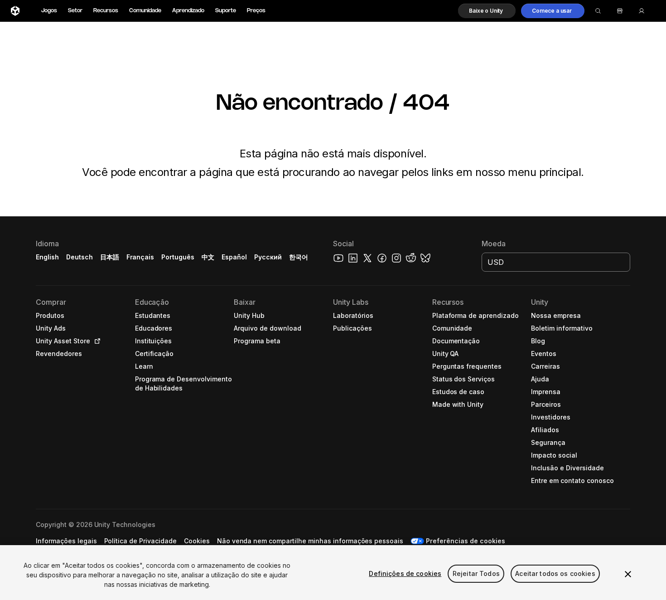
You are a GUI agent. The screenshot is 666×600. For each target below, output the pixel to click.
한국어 (298, 257)
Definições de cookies (405, 573)
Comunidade (145, 10)
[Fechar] (628, 574)
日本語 (109, 257)
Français (140, 257)
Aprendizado (188, 10)
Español (234, 257)
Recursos (105, 10)
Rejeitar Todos (476, 573)
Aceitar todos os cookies (555, 573)
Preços (256, 10)
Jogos (49, 10)
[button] (487, 11)
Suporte (225, 10)
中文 (208, 257)
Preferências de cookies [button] (465, 541)
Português (177, 257)
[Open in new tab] (95, 341)
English (47, 257)
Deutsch (79, 257)
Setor (75, 10)
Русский (268, 257)
